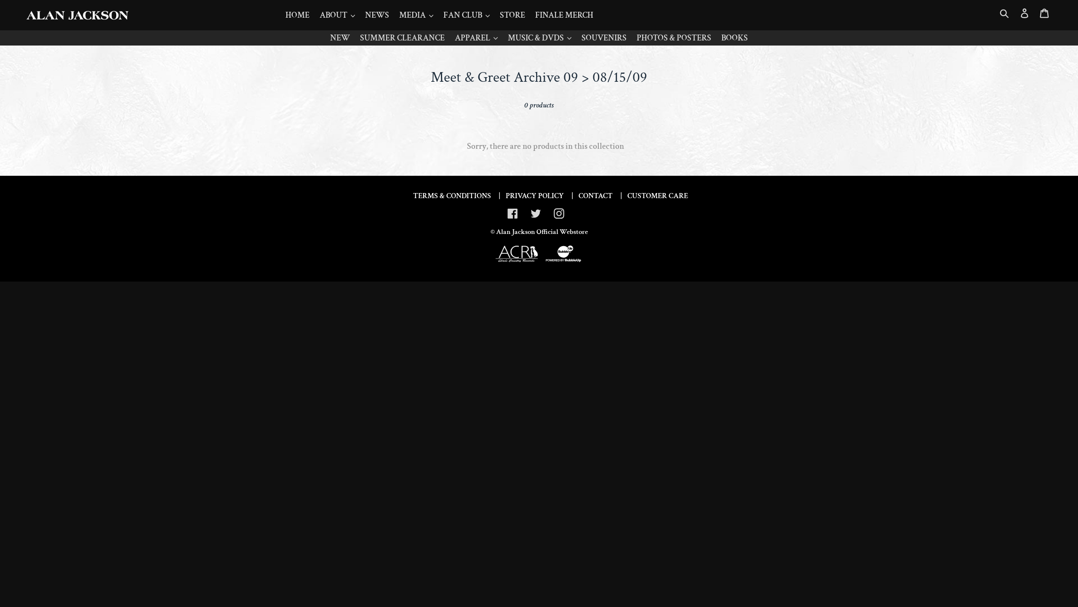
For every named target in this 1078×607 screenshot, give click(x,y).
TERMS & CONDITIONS (452, 196)
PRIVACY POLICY (535, 196)
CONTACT (596, 196)
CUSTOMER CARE (657, 196)
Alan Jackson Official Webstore (542, 231)
